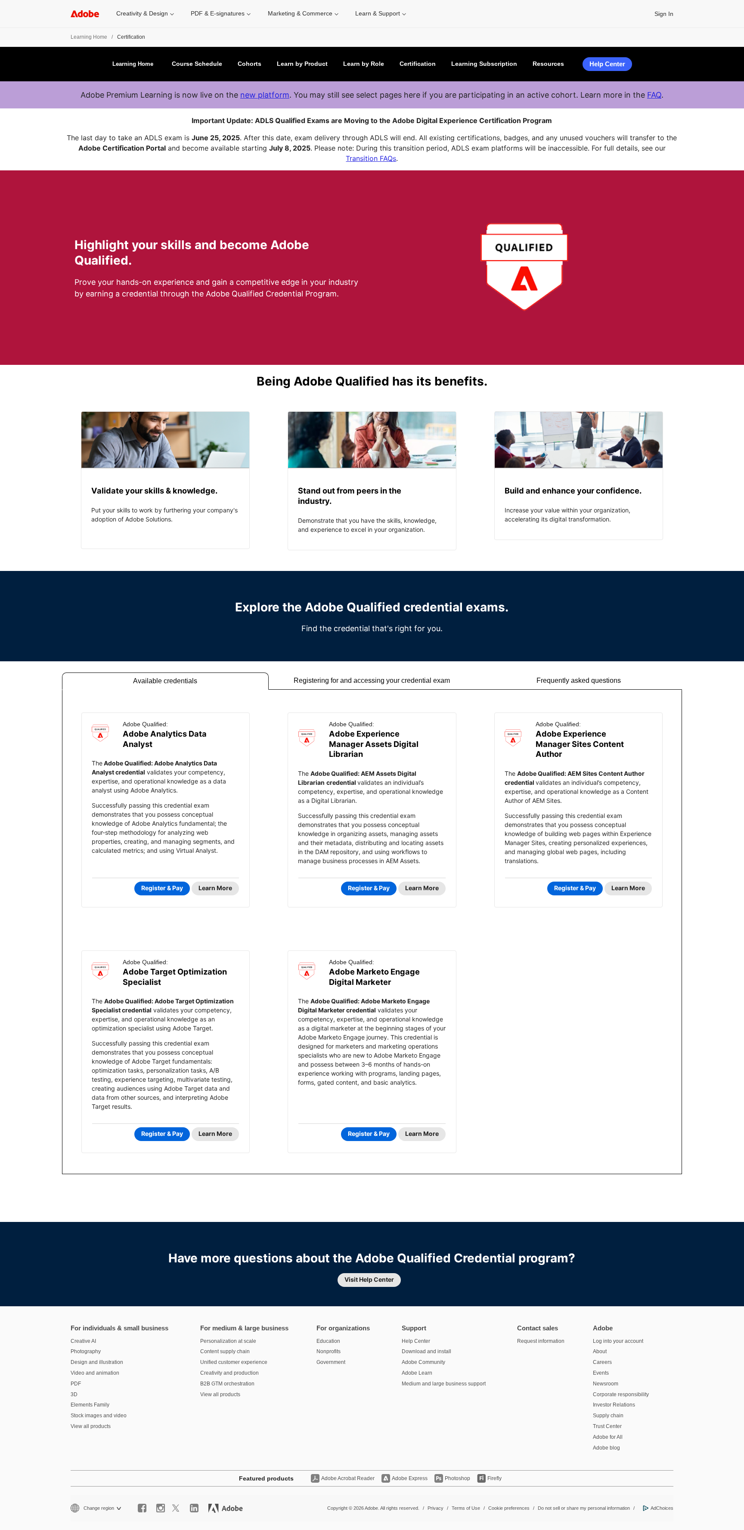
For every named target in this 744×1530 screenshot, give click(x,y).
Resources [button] (548, 63)
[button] (145, 14)
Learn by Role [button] (363, 63)
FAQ (654, 94)
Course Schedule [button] (197, 63)
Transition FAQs (371, 158)
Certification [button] (418, 63)
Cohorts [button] (249, 63)
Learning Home (89, 37)
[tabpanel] (372, 932)
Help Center (607, 64)
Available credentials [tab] (165, 681)
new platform (264, 94)
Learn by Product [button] (302, 63)
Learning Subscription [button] (484, 63)
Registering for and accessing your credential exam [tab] (372, 680)
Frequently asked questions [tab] (578, 680)
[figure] (165, 480)
